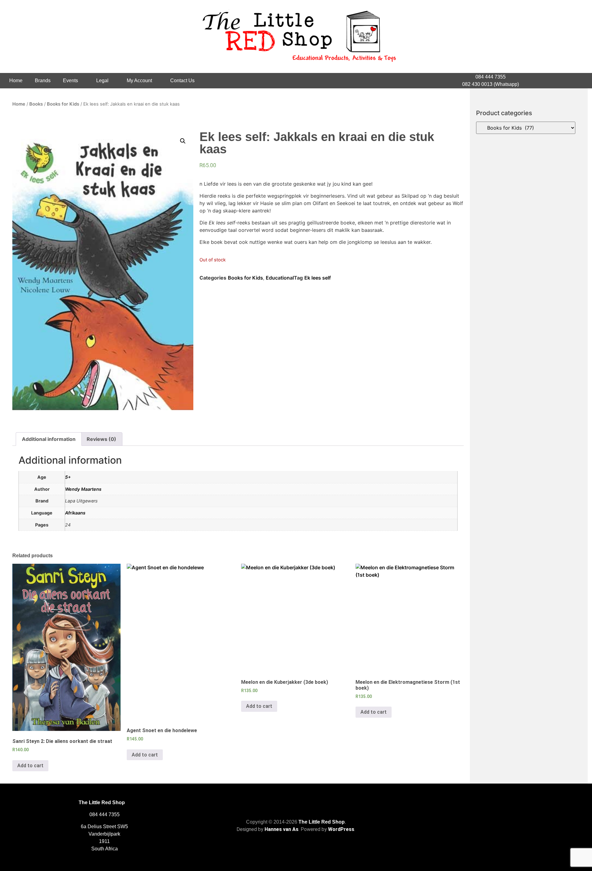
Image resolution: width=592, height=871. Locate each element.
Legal (102, 80)
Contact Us (182, 80)
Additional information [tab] (49, 439)
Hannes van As (281, 829)
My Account (139, 80)
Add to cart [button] (30, 765)
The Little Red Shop (321, 822)
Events (70, 80)
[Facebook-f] (560, 80)
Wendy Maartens (83, 489)
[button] (182, 141)
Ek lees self (317, 278)
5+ (68, 477)
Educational (280, 278)
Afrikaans (75, 512)
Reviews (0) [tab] (101, 439)
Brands (43, 80)
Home (16, 80)
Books (36, 104)
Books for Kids (63, 104)
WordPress (341, 829)
